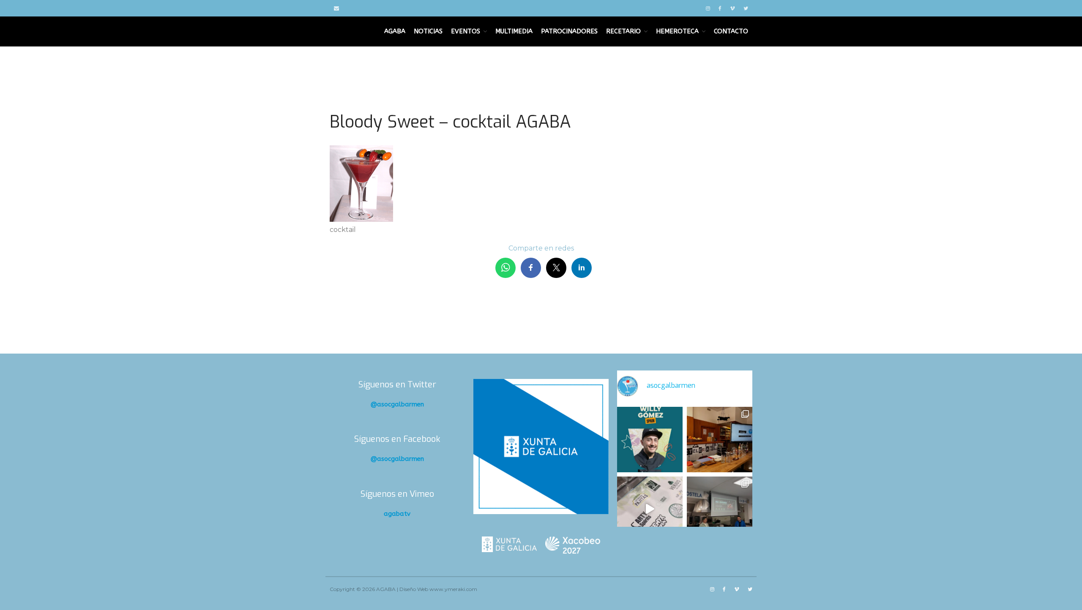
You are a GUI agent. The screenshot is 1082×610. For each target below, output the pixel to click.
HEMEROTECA (677, 31)
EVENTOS (465, 31)
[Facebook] (720, 8)
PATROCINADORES (569, 31)
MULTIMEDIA (514, 31)
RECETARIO (623, 31)
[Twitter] (745, 8)
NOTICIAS (428, 31)
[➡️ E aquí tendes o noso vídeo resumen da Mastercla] (650, 509)
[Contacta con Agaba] (336, 8)
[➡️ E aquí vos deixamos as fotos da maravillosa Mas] (719, 509)
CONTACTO (731, 31)
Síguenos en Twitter (397, 384)
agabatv (397, 513)
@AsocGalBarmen (397, 404)
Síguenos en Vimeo (397, 494)
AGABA (394, 31)
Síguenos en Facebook (397, 439)
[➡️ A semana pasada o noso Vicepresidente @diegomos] (719, 439)
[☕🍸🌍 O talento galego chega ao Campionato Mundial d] (650, 439)
